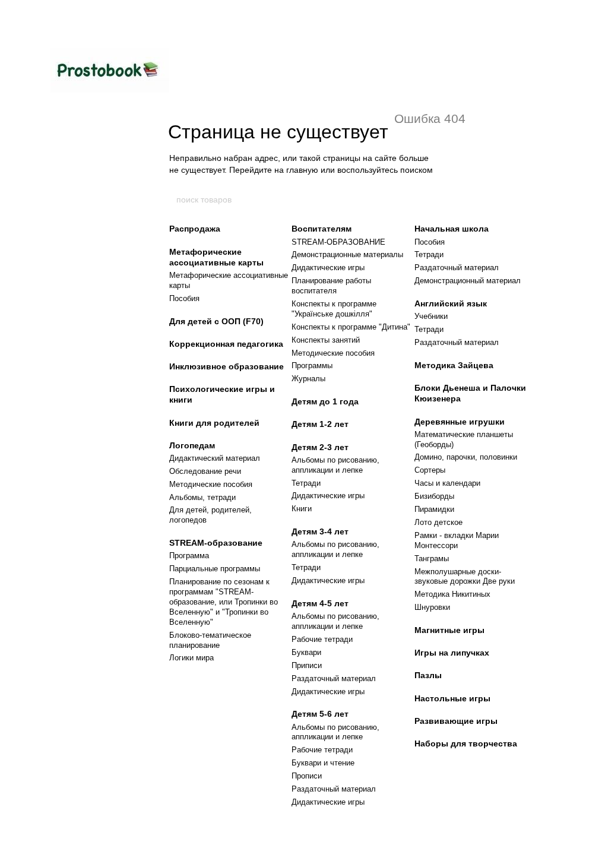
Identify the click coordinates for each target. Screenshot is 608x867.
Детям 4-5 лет (320, 603)
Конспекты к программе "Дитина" (351, 326)
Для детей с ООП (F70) (216, 321)
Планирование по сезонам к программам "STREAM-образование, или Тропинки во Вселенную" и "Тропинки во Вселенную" (223, 601)
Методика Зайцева (453, 365)
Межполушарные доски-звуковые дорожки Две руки (464, 576)
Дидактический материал (214, 458)
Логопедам (192, 445)
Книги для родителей (214, 423)
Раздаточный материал (334, 678)
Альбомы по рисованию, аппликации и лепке (335, 464)
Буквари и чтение (323, 762)
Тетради (306, 483)
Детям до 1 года (325, 401)
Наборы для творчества (465, 743)
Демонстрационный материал (467, 280)
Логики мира (191, 657)
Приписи (307, 665)
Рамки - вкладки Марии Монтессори (456, 540)
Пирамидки (434, 509)
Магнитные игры (449, 630)
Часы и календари (447, 483)
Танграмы (431, 558)
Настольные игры (452, 698)
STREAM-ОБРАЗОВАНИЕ (338, 242)
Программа (189, 555)
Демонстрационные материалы (347, 254)
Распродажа (194, 228)
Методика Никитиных (452, 594)
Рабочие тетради (322, 639)
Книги (302, 508)
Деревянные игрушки (459, 421)
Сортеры (429, 470)
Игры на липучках (451, 652)
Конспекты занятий (326, 340)
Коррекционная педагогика (226, 344)
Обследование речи (205, 471)
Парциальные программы (214, 568)
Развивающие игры (456, 721)
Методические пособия (210, 484)
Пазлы (428, 675)
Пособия (184, 298)
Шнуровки (432, 607)
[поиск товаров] (432, 199)
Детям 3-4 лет (320, 531)
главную (302, 170)
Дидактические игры (328, 267)
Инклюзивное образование (226, 366)
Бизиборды (434, 496)
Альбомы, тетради (202, 497)
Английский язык (450, 303)
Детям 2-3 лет (320, 447)
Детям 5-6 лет (320, 714)
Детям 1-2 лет (320, 424)
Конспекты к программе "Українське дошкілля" (334, 308)
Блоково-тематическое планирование (210, 640)
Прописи (307, 775)
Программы (312, 365)
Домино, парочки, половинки (465, 457)
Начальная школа (451, 228)
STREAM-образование (215, 543)
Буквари (306, 652)
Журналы (308, 378)
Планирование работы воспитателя (331, 285)
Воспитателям (322, 228)
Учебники (431, 316)
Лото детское (438, 522)
